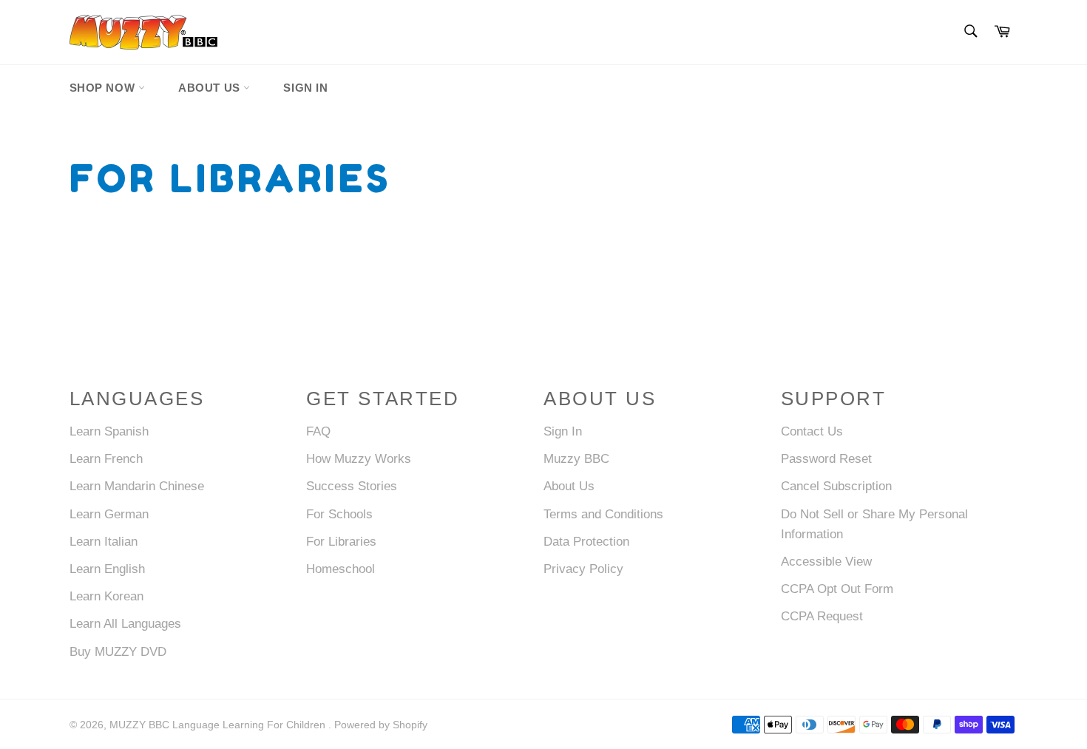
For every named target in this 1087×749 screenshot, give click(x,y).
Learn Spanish (109, 431)
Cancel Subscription (836, 486)
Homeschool (340, 569)
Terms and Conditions (603, 514)
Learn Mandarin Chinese (137, 486)
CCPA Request (822, 616)
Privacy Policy (583, 569)
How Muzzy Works (358, 459)
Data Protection (586, 542)
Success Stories (351, 486)
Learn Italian (104, 542)
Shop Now (104, 88)
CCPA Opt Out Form (837, 589)
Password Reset (826, 459)
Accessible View (826, 562)
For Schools (339, 514)
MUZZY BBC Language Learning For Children (218, 725)
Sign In (305, 88)
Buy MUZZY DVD (118, 652)
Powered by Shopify (380, 725)
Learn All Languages (125, 624)
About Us (210, 88)
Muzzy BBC (576, 459)
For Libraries (341, 542)
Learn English (107, 569)
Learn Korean (106, 596)
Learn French (106, 459)
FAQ (318, 431)
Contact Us (812, 431)
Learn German (109, 514)
